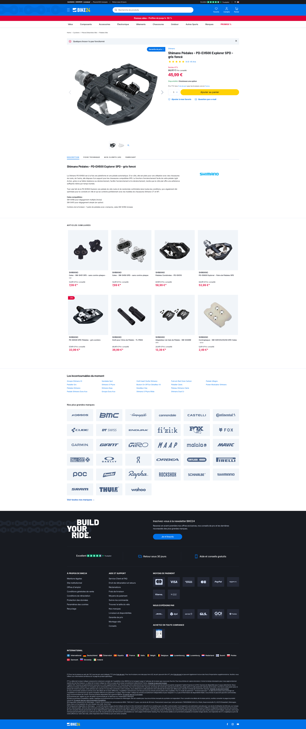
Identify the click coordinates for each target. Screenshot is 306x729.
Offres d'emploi (74, 587)
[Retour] (70, 92)
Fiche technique (91, 157)
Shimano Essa (107, 388)
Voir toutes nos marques (79, 499)
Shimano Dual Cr (177, 391)
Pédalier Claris (176, 385)
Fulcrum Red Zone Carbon (181, 381)
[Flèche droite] (105, 250)
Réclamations (115, 587)
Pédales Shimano (73, 388)
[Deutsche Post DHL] (159, 614)
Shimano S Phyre (108, 385)
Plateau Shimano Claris (180, 388)
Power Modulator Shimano (216, 385)
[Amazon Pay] (233, 582)
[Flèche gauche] (70, 250)
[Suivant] (162, 92)
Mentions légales (74, 578)
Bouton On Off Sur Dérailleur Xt (149, 385)
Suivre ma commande (118, 600)
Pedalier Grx (71, 385)
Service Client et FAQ (118, 578)
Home (69, 32)
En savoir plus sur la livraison (133, 694)
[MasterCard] (159, 582)
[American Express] (189, 582)
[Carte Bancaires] (203, 582)
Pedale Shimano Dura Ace (77, 391)
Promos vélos (140, 18)
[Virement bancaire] (174, 594)
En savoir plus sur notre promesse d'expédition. (90, 700)
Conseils (112, 626)
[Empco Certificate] (159, 633)
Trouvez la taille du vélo (119, 604)
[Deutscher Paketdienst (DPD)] (174, 614)
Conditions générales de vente (80, 591)
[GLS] (203, 614)
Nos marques (115, 609)
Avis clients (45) (112, 157)
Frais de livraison (116, 591)
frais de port (120, 674)
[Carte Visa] (174, 582)
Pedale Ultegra (212, 381)
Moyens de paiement (118, 596)
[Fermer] (236, 41)
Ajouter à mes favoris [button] (181, 99)
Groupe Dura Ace (108, 391)
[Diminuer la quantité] (170, 92)
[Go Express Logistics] (218, 614)
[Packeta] (233, 614)
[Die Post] (189, 614)
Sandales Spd (107, 381)
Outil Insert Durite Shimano (147, 381)
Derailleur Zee (142, 388)
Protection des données (77, 600)
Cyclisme (76, 32)
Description (73, 157)
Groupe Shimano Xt (74, 381)
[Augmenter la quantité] (177, 92)
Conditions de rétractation (78, 596)
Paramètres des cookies (77, 604)
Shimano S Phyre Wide (145, 391)
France (207, 86)
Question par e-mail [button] (207, 99)
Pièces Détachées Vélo (89, 32)
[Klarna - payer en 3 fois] (159, 594)
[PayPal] (218, 582)
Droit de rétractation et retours (122, 583)
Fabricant (131, 157)
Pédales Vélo (103, 32)
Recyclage (71, 609)
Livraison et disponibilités (120, 613)
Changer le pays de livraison (157, 683)
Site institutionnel (74, 583)
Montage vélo (115, 621)
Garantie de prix (116, 617)
